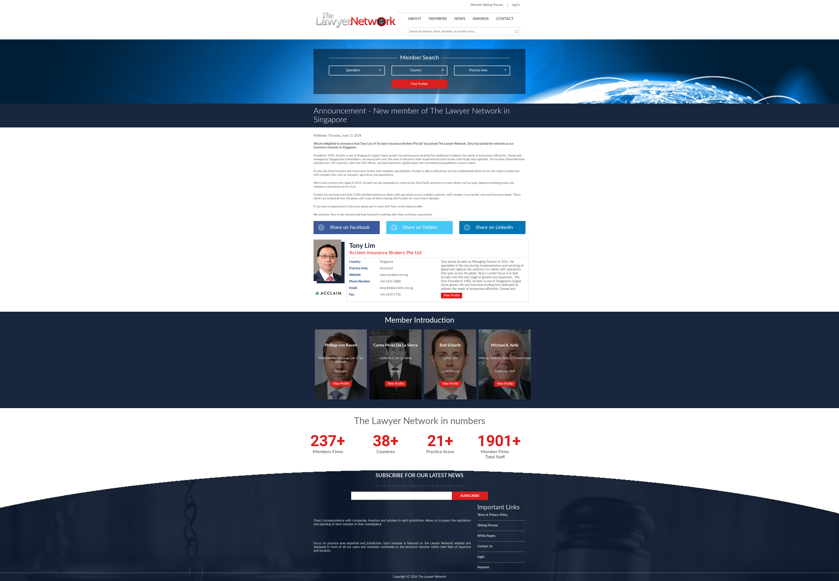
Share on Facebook (350, 227)
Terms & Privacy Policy (492, 515)
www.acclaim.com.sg (394, 275)
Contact (504, 19)
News (459, 19)
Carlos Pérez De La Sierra (395, 345)
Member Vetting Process (487, 5)
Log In (516, 5)
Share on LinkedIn (494, 227)
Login (480, 556)
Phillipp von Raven (341, 345)
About (414, 19)
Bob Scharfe (450, 345)
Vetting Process (487, 525)
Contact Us (484, 546)
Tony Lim (362, 246)
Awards (481, 19)
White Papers (486, 536)
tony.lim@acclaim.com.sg (396, 288)
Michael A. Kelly (505, 345)
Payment (483, 567)
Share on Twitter (420, 227)
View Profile (451, 295)
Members (438, 19)
